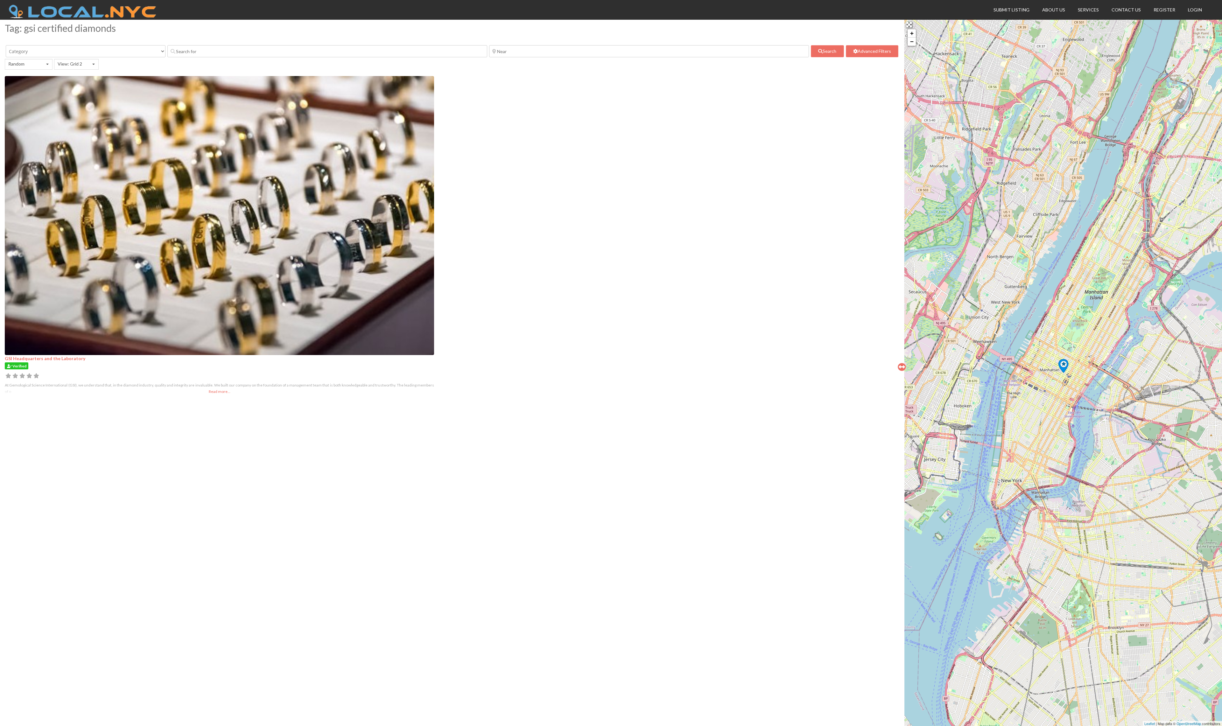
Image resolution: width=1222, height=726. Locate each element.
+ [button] (912, 33)
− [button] (912, 41)
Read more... (219, 391)
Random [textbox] (16, 63)
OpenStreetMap (1188, 723)
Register (1164, 9)
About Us (1053, 9)
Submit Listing (1011, 9)
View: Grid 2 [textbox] (70, 63)
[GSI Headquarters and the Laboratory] (1063, 366)
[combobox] (29, 64)
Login (1195, 9)
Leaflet (1149, 723)
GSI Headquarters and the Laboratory (45, 358)
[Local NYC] (82, 16)
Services (1088, 9)
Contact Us (1126, 9)
